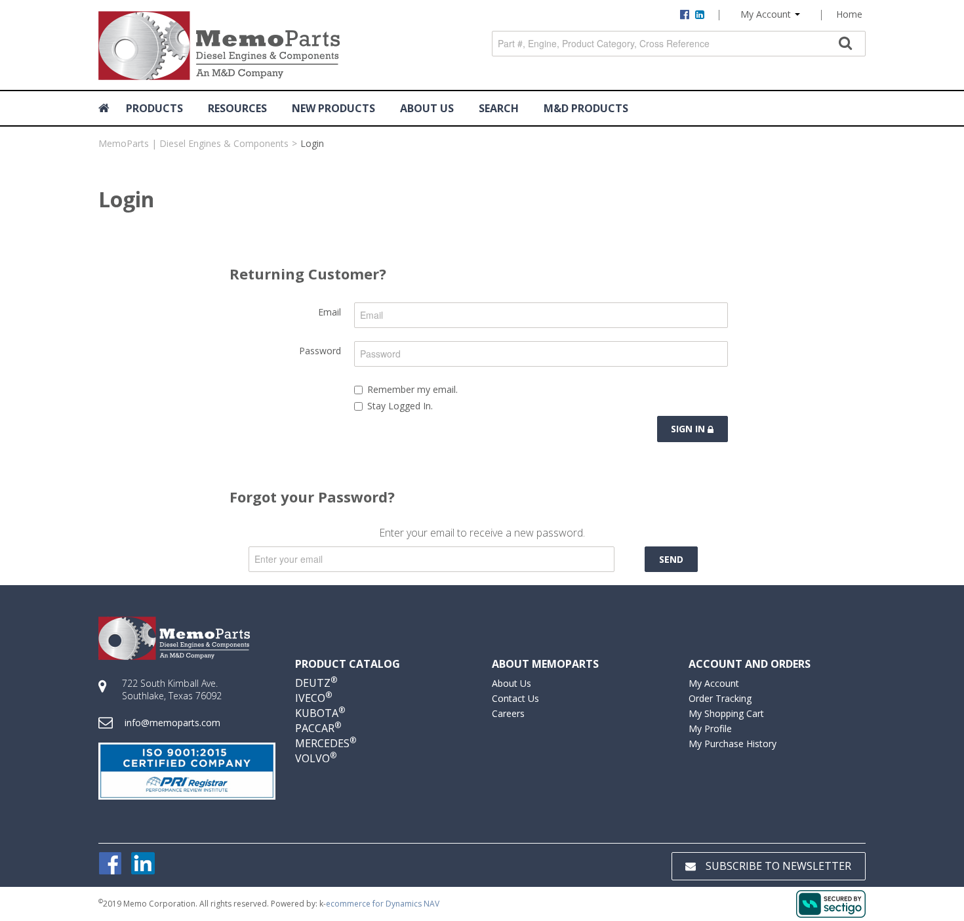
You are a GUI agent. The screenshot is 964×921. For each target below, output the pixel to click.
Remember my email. (412, 389)
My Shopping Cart (726, 713)
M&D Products (586, 108)
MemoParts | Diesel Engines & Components (193, 143)
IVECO (313, 698)
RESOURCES (237, 108)
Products (154, 108)
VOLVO (315, 758)
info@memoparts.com (172, 722)
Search (499, 108)
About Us (511, 683)
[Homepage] (105, 108)
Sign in (689, 428)
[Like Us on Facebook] (110, 862)
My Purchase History (732, 743)
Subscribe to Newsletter (778, 866)
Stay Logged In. (400, 405)
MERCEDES (325, 743)
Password (320, 350)
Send (671, 559)
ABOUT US (427, 108)
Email (329, 312)
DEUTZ (316, 683)
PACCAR (318, 728)
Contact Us (515, 698)
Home (849, 14)
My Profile (710, 728)
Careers (508, 713)
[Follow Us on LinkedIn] (143, 862)
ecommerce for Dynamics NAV (382, 903)
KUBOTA (320, 713)
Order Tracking (720, 698)
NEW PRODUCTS (333, 108)
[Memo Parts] (219, 45)
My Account (766, 14)
